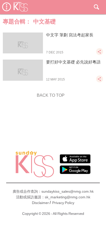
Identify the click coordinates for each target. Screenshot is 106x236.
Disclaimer (40, 203)
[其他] (99, 54)
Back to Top (51, 95)
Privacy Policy (63, 203)
